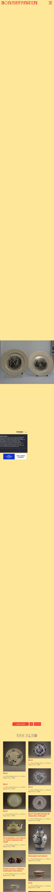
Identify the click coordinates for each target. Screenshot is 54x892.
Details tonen (20, 450)
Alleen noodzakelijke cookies (9, 456)
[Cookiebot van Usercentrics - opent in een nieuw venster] (17, 432)
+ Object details (20, 724)
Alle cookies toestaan (21, 456)
